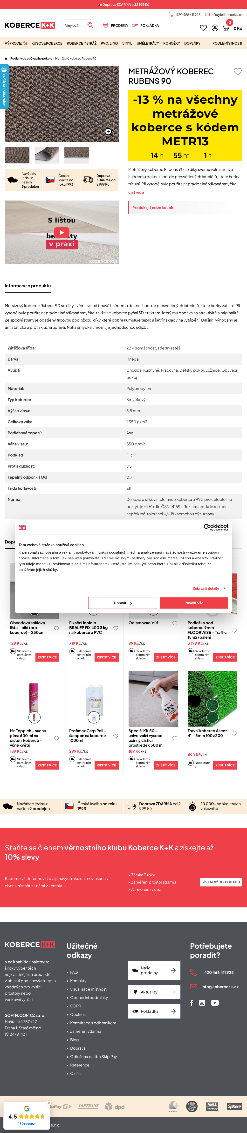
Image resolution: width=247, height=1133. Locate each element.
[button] (215, 28)
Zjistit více (47, 657)
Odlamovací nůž (143, 622)
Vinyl (127, 43)
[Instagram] (202, 1003)
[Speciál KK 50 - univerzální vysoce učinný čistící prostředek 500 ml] (153, 699)
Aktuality (149, 991)
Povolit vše (194, 603)
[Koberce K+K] (30, 25)
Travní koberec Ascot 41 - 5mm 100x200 (207, 733)
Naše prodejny (149, 970)
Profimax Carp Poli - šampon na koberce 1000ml (87, 735)
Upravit (120, 603)
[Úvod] (6, 58)
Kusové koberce (47, 43)
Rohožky (171, 43)
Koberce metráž (81, 43)
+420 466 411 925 (187, 14)
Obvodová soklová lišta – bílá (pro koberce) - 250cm (27, 627)
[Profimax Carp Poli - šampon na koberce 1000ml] (94, 699)
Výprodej (13, 43)
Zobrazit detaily (206, 588)
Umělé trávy (148, 43)
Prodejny (119, 25)
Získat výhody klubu (221, 882)
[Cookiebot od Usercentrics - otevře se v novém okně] (207, 527)
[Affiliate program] (173, 1106)
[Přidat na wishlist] (237, 71)
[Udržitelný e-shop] (192, 1106)
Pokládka (149, 25)
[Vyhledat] (90, 25)
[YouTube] (215, 1003)
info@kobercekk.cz (226, 14)
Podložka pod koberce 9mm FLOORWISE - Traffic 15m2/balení (207, 630)
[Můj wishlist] (203, 28)
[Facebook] (191, 1003)
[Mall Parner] (212, 1106)
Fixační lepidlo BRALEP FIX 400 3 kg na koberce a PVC (88, 627)
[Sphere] (234, 1106)
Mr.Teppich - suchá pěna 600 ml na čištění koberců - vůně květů (28, 738)
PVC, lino (109, 43)
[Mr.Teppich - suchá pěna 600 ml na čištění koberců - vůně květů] (34, 699)
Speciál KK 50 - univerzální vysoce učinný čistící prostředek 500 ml (146, 738)
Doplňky (192, 43)
